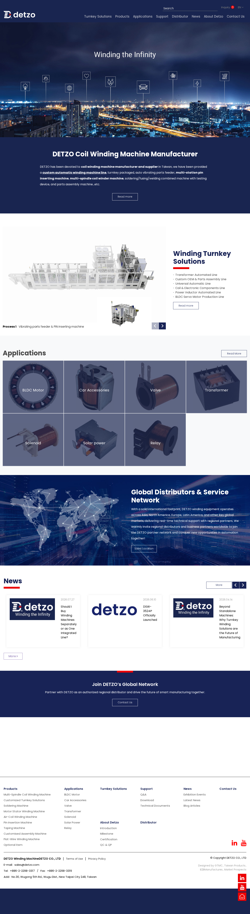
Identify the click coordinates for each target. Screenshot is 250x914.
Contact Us (125, 702)
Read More (234, 353)
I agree (239, 901)
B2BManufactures (211, 869)
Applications (24, 353)
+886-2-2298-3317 (22, 871)
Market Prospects (235, 869)
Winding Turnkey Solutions (202, 258)
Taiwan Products (234, 865)
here (44, 908)
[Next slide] (162, 325)
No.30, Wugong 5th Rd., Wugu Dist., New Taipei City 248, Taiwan (54, 877)
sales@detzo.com (26, 865)
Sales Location (144, 548)
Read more (125, 196)
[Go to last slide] (235, 585)
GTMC (219, 865)
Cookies (21, 904)
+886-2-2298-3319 (59, 871)
